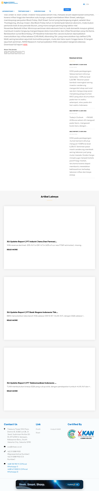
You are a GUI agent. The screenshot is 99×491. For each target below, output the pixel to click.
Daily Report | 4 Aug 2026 (78, 110)
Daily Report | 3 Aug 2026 (78, 131)
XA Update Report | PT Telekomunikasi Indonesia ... (31, 383)
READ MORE (12, 250)
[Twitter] (9, 52)
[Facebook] (5, 52)
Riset (38, 433)
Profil (38, 429)
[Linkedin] (12, 52)
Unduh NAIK (55, 429)
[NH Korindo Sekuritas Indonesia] (9, 3)
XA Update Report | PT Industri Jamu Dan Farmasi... (32, 242)
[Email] (16, 52)
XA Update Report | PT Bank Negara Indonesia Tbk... (32, 312)
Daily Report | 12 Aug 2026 (78, 64)
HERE (25, 45)
